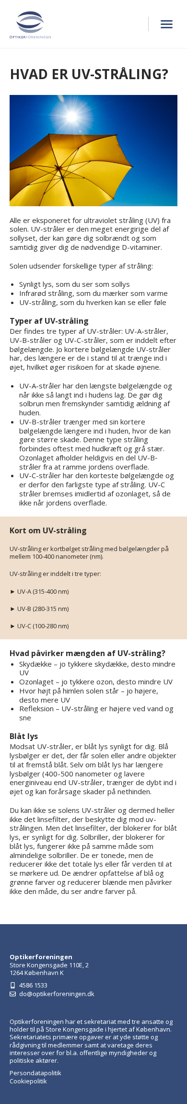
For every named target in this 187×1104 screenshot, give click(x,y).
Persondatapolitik (35, 1073)
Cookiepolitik (28, 1081)
